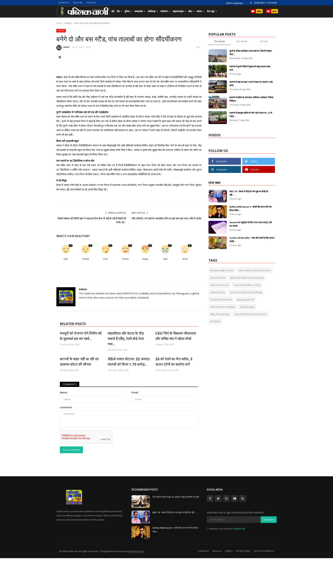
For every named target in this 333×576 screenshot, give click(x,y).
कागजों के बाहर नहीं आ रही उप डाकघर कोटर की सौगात (79, 361)
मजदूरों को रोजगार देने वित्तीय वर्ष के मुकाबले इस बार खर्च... (80, 336)
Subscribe (78, 2)
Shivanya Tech (136, 551)
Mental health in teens (222, 270)
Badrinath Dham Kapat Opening (247, 277)
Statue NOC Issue (219, 285)
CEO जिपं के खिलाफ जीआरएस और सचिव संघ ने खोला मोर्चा (175, 336)
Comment (66, 407)
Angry (145, 258)
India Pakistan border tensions (250, 314)
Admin (66, 47)
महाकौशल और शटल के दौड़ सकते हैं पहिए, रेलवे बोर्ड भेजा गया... (126, 338)
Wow (185, 258)
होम (113, 11)
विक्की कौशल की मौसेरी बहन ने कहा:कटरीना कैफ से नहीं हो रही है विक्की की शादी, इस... (92, 220)
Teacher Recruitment (221, 299)
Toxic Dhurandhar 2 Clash (247, 285)
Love (105, 258)
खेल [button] (190, 11)
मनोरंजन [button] (164, 11)
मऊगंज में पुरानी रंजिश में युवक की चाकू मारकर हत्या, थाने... (250, 68)
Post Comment (71, 449)
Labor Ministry (217, 292)
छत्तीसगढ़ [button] (152, 11)
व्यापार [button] (200, 11)
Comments (69, 384)
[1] (251, 2)
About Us (91, 2)
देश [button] (118, 11)
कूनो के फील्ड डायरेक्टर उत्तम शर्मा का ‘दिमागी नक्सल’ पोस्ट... (250, 53)
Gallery (229, 550)
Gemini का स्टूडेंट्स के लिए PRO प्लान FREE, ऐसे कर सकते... (250, 224)
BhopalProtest (217, 277)
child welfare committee (222, 306)
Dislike (85, 258)
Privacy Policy (243, 550)
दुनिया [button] (127, 11)
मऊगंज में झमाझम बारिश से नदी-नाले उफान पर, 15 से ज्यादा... (250, 115)
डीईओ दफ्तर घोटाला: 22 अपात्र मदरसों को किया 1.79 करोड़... (129, 361)
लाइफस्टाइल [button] (178, 11)
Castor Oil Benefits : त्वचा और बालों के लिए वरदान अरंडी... (251, 240)
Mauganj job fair (245, 299)
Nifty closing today (219, 314)
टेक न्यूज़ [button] (211, 11)
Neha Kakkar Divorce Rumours (255, 270)
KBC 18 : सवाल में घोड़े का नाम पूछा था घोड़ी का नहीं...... (248, 193)
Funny (125, 258)
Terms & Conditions (264, 550)
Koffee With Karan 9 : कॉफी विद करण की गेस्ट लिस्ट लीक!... (250, 209)
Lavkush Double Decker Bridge (246, 292)
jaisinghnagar (247, 306)
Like (66, 258)
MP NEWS (215, 321)
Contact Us (63, 2)
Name (63, 392)
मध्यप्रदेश (68, 23)
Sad (165, 258)
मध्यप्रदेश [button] (139, 11)
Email (134, 392)
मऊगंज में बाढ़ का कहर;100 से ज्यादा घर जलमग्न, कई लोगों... (250, 84)
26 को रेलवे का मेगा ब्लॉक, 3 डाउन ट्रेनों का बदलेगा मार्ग (173, 361)
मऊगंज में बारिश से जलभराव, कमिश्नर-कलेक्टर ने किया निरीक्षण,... (251, 99)
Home (59, 23)
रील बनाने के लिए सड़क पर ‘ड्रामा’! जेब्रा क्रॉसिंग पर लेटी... (176, 497)
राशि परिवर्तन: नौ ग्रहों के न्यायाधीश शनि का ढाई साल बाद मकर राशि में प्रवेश (166, 218)
